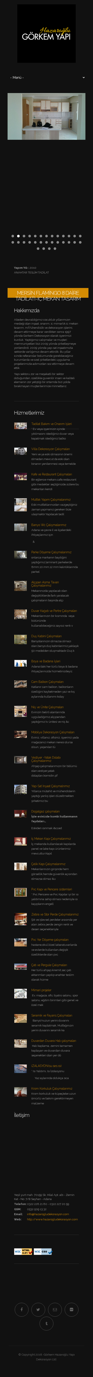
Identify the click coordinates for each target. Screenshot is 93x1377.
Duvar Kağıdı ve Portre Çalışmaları (54, 611)
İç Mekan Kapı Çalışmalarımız (51, 838)
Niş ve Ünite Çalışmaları (47, 707)
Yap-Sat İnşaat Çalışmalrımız (50, 786)
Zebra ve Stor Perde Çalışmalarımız (55, 914)
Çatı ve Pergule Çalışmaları (49, 965)
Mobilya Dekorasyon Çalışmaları (52, 732)
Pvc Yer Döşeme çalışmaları (50, 939)
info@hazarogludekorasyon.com (48, 1214)
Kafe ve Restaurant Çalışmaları (51, 474)
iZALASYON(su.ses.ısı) (46, 1066)
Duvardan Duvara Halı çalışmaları (53, 1040)
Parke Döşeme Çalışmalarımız (51, 552)
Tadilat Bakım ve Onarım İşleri (51, 424)
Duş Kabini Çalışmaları (46, 636)
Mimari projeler (41, 990)
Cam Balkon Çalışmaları (47, 682)
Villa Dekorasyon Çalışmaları (50, 449)
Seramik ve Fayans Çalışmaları (51, 1015)
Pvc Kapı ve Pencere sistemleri (51, 889)
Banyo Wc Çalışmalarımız (48, 525)
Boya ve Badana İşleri (45, 661)
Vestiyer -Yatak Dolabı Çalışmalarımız (46, 759)
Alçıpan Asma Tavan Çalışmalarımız (45, 584)
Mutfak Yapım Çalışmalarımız (51, 499)
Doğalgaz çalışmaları (45, 811)
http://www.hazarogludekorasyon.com (52, 1219)
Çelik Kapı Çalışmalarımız (48, 864)
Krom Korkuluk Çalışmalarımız (51, 1088)
